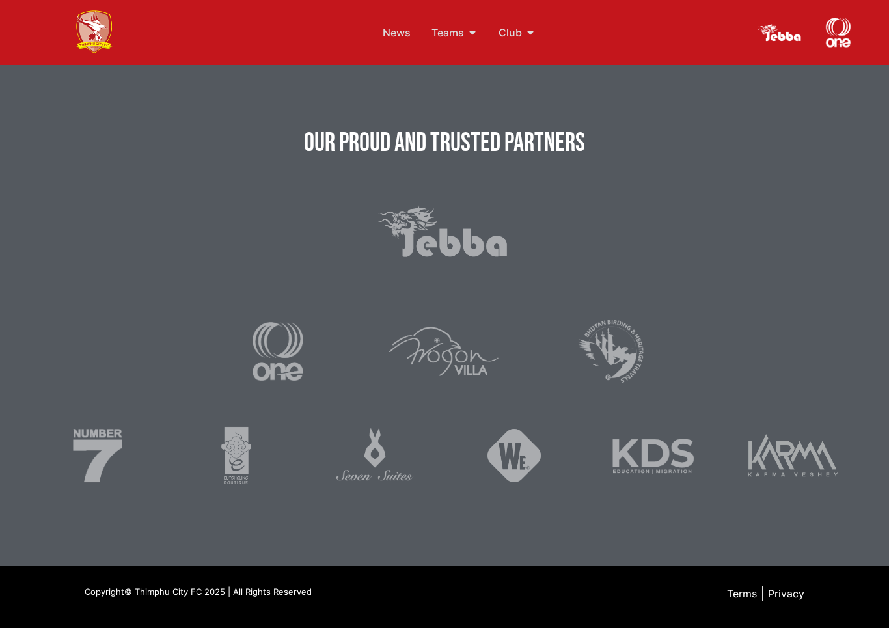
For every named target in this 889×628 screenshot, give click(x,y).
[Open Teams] (472, 32)
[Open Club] (530, 32)
